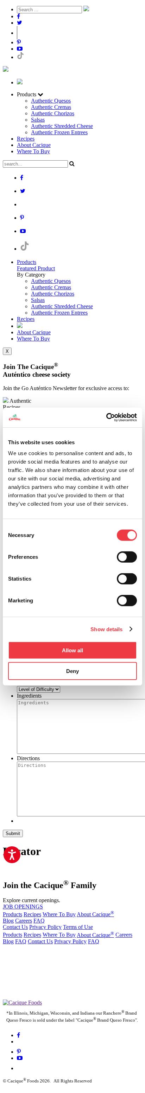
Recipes (25, 139)
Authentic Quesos (51, 101)
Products (26, 262)
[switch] (127, 557)
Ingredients (29, 696)
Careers (23, 921)
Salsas (38, 120)
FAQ (39, 921)
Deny (72, 671)
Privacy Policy (45, 927)
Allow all (72, 650)
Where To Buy (33, 151)
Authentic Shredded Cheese (62, 126)
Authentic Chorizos (52, 113)
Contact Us (15, 927)
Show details (106, 629)
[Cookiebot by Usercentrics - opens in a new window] (106, 417)
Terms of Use (78, 927)
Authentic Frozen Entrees (59, 132)
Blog (8, 921)
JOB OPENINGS (23, 907)
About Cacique (34, 145)
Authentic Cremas (51, 107)
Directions (28, 758)
